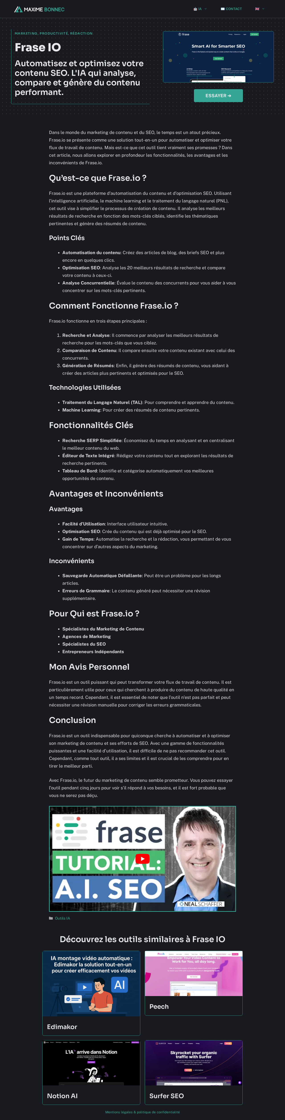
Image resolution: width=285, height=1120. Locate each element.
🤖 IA (197, 9)
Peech (159, 1007)
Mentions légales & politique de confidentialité (142, 1112)
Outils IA (62, 918)
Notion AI (62, 1096)
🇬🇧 (257, 9)
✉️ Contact (231, 9)
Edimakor (62, 1027)
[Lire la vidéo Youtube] (142, 859)
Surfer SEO (166, 1096)
